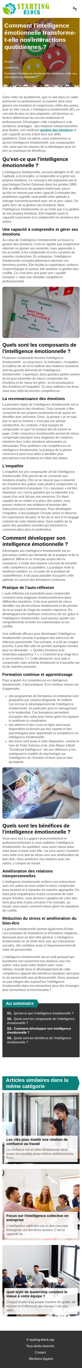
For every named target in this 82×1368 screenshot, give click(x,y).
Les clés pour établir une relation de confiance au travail (37, 1142)
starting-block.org (42, 1339)
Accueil (8, 61)
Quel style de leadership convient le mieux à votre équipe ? (36, 1294)
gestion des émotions (56, 130)
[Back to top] (71, 1357)
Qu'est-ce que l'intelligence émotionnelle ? (40, 1013)
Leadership (11, 67)
